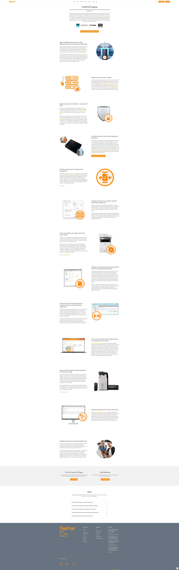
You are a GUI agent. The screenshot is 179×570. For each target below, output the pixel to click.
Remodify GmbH (117, 569)
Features (84, 534)
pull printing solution (63, 121)
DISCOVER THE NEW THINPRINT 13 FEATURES (89, 31)
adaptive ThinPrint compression (98, 149)
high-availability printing (82, 50)
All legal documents (99, 536)
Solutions (81, 1)
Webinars (84, 540)
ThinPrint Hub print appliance (112, 86)
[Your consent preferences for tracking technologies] (177, 568)
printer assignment (80, 313)
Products (77, 1)
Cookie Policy (98, 534)
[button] (157, 1)
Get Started (161, 1)
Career (84, 536)
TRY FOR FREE (73, 479)
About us (84, 529)
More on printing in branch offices (98, 155)
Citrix (70, 17)
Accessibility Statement (99, 538)
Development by (112, 569)
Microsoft (104, 16)
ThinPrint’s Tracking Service (96, 343)
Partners (85, 1)
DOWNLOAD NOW (105, 479)
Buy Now (167, 1)
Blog (96, 1)
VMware (108, 16)
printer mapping (113, 149)
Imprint (97, 529)
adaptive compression (70, 173)
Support (93, 1)
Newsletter (85, 538)
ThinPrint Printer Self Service (101, 412)
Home (74, 1)
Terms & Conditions (99, 531)
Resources (89, 1)
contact (86, 496)
